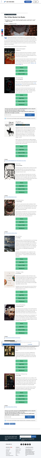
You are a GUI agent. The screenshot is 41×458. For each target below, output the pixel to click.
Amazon (21, 67)
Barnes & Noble (21, 73)
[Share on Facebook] (2, 30)
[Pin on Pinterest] (2, 33)
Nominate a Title (18, 450)
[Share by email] (2, 35)
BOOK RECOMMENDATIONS (12, 14)
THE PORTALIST (8, 454)
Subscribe (28, 1)
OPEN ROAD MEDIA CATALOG (9, 455)
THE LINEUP (7, 451)
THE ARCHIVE (7, 450)
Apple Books (21, 70)
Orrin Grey (7, 23)
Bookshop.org (21, 104)
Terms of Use (17, 451)
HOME (5, 14)
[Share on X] (2, 32)
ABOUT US (17, 455)
